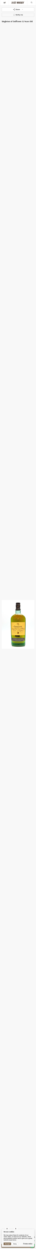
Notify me (19, 15)
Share (18, 9)
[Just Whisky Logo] (18, 3)
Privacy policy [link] (27, 1243)
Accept (7, 1244)
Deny (15, 1244)
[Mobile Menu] (4, 2)
